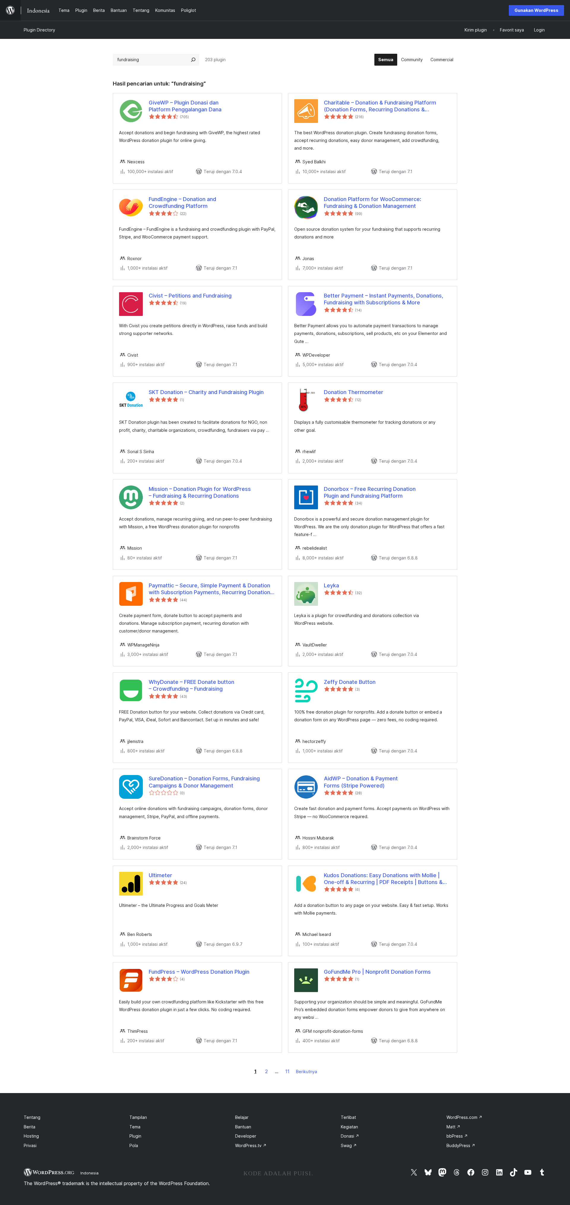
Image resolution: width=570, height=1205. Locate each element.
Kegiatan (349, 1126)
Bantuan (243, 1126)
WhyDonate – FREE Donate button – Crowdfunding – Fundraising (191, 685)
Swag (349, 1145)
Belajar (241, 1117)
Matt (453, 1126)
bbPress (457, 1135)
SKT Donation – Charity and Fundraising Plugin (206, 392)
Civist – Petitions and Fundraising (190, 295)
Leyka (331, 585)
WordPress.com (464, 1117)
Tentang (32, 1117)
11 (287, 1071)
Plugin (135, 1135)
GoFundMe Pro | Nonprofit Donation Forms (377, 972)
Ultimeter (160, 875)
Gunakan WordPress (536, 10)
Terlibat (348, 1117)
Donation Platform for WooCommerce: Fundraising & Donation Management (372, 202)
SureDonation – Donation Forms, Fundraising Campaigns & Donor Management (204, 781)
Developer (245, 1135)
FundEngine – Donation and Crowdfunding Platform (182, 202)
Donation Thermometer (353, 392)
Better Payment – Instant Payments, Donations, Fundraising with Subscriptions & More (383, 299)
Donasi (350, 1135)
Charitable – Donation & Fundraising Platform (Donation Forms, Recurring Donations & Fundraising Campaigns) (380, 106)
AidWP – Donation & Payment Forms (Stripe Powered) (361, 781)
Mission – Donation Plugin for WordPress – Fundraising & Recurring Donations (200, 492)
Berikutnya (306, 1071)
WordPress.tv (251, 1145)
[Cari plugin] (193, 60)
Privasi (30, 1145)
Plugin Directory (39, 29)
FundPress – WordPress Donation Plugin (199, 972)
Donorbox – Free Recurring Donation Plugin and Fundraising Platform (370, 492)
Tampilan (138, 1117)
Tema (134, 1126)
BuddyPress (460, 1145)
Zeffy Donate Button (350, 682)
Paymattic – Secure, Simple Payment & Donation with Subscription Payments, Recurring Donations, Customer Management (212, 589)
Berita (29, 1126)
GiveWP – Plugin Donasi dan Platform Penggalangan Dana (185, 106)
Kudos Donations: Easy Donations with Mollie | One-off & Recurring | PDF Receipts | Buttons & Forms (383, 879)
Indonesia (89, 1173)
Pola (133, 1145)
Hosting (31, 1135)
